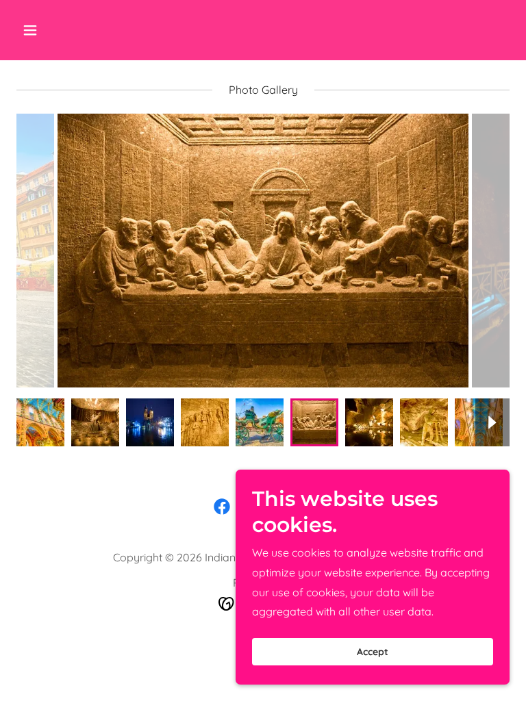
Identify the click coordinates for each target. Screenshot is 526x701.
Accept (372, 652)
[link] (222, 506)
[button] (72, 30)
